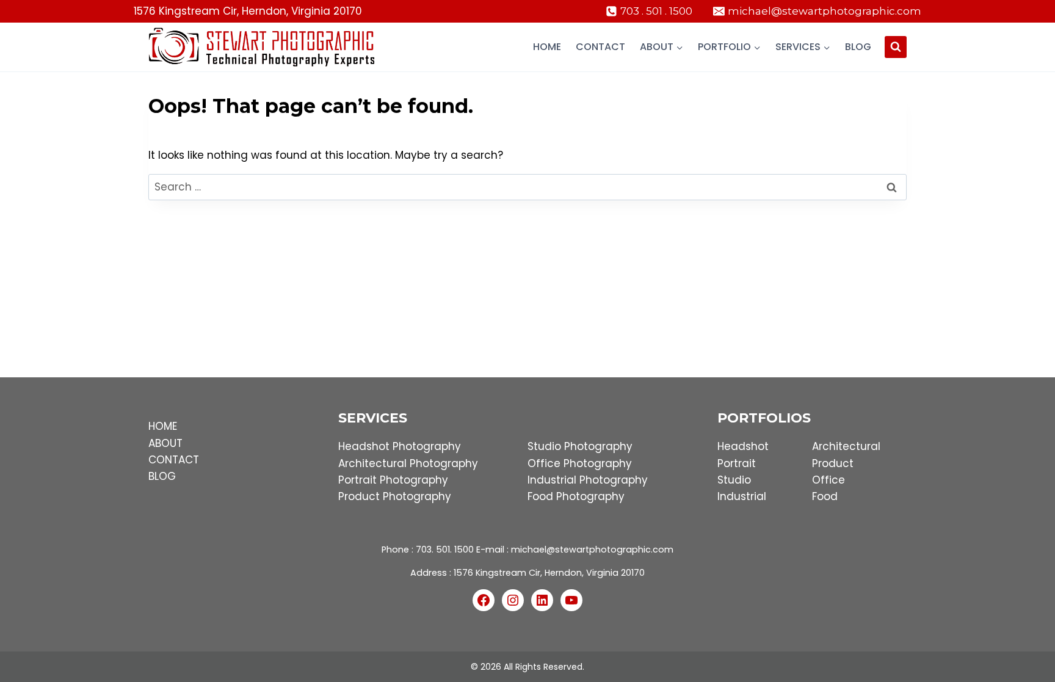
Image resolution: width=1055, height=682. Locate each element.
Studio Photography (580, 446)
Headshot (743, 446)
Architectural (846, 446)
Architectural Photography (408, 463)
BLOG (162, 476)
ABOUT (165, 443)
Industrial (741, 496)
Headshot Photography (399, 446)
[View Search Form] (896, 47)
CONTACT (173, 459)
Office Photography (580, 463)
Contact (600, 47)
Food (825, 496)
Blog (858, 47)
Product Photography (394, 496)
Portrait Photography (393, 480)
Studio (734, 480)
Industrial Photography (588, 480)
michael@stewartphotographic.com (592, 549)
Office (828, 480)
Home (547, 47)
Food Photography (576, 496)
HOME (162, 426)
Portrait (736, 463)
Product (833, 463)
